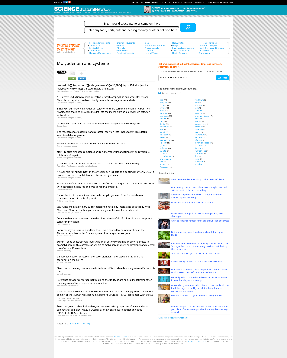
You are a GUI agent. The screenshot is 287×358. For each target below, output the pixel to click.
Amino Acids (122, 50)
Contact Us (165, 2)
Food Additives (96, 48)
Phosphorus (165, 156)
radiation (164, 148)
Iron (162, 99)
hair (197, 156)
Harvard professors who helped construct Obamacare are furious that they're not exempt (199, 279)
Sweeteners (94, 50)
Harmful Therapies (208, 45)
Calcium (198, 105)
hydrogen (164, 116)
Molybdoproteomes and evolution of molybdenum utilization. (91, 143)
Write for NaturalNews (183, 2)
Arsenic (198, 110)
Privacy (117, 337)
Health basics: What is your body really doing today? (196, 295)
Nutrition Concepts (125, 53)
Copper (163, 105)
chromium (164, 126)
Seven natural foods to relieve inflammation (192, 202)
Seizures (199, 153)
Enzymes (164, 102)
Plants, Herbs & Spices (155, 45)
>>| (88, 323)
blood (162, 132)
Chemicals (149, 50)
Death (198, 148)
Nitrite (198, 118)
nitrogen (163, 113)
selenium (164, 134)
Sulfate (163, 150)
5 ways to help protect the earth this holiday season (196, 261)
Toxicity (163, 142)
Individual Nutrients (126, 42)
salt (197, 108)
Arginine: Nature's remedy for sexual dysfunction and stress (200, 220)
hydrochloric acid (203, 142)
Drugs (175, 45)
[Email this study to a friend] (72, 72)
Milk (197, 102)
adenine (199, 129)
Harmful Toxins (151, 53)
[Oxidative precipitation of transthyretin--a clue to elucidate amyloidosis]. (98, 163)
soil (161, 161)
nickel (162, 137)
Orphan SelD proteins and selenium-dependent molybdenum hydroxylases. (99, 123)
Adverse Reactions (180, 50)
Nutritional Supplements (100, 53)
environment (165, 159)
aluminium (200, 134)
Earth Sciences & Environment (207, 51)
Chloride (163, 153)
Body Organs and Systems (212, 48)
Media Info (200, 2)
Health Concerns (179, 53)
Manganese (165, 140)
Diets (147, 42)
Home (135, 2)
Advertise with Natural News (220, 2)
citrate (198, 132)
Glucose (199, 140)
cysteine (163, 145)
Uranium (199, 137)
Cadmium (199, 99)
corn (197, 159)
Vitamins (121, 45)
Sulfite (162, 124)
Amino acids (200, 124)
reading (198, 113)
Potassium (164, 167)
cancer (198, 121)
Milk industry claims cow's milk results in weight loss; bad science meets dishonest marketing (199, 189)
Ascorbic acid (201, 145)
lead (162, 129)
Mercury (199, 126)
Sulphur (163, 164)
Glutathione (200, 150)
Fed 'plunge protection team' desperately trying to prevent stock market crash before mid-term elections (199, 271)
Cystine (198, 164)
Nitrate (163, 108)
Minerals (121, 48)
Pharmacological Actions (183, 48)
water (162, 110)
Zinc (161, 121)
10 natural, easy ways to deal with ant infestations (196, 253)
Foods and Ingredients (99, 42)
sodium (163, 118)
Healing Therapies (208, 42)
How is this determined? (171, 93)
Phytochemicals (152, 48)
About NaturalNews (149, 2)
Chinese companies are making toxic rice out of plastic (197, 179)
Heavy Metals (178, 42)
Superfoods (94, 45)
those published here (197, 341)
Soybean (199, 161)
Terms (124, 337)
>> (83, 323)
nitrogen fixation (202, 116)
